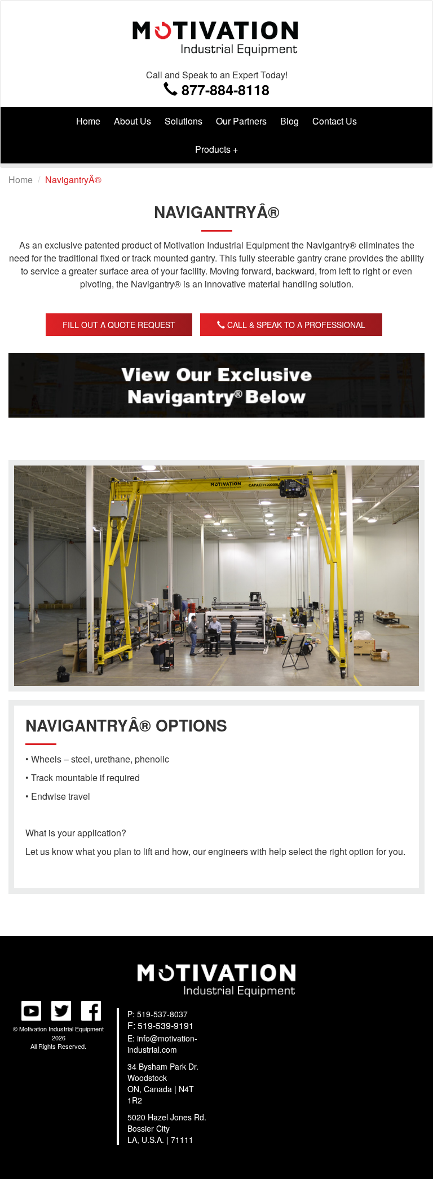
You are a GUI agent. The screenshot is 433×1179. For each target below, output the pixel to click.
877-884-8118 (223, 89)
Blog (289, 120)
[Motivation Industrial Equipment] (216, 35)
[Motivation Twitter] (58, 1009)
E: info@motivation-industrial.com (162, 1043)
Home (88, 120)
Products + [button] (216, 149)
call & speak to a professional (295, 324)
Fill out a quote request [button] (119, 324)
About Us (132, 120)
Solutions (183, 120)
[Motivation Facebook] (88, 1009)
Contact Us (334, 120)
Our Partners (241, 120)
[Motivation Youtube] (28, 1009)
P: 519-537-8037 (157, 1014)
